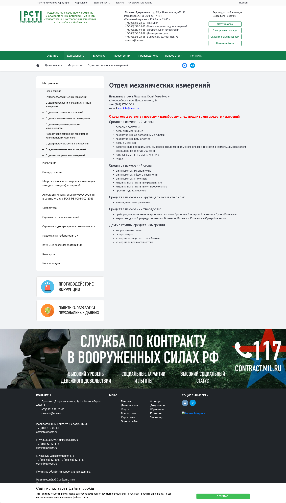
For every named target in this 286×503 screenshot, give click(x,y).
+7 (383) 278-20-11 (135, 26)
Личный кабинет (225, 43)
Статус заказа (225, 24)
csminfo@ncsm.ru (134, 40)
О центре (155, 401)
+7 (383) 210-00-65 (135, 29)
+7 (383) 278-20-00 (135, 23)
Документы (157, 405)
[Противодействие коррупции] (70, 286)
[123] (143, 359)
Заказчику (156, 417)
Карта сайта (128, 417)
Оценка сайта (129, 421)
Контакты (156, 413)
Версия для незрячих (224, 16)
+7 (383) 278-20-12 (135, 33)
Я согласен (223, 496)
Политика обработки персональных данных (63, 471)
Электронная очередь (225, 30)
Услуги (125, 409)
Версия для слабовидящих (227, 12)
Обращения (157, 409)
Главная (126, 401)
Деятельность (129, 405)
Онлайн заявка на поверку (225, 36)
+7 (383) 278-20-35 (135, 36)
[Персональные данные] (70, 310)
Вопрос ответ (129, 413)
